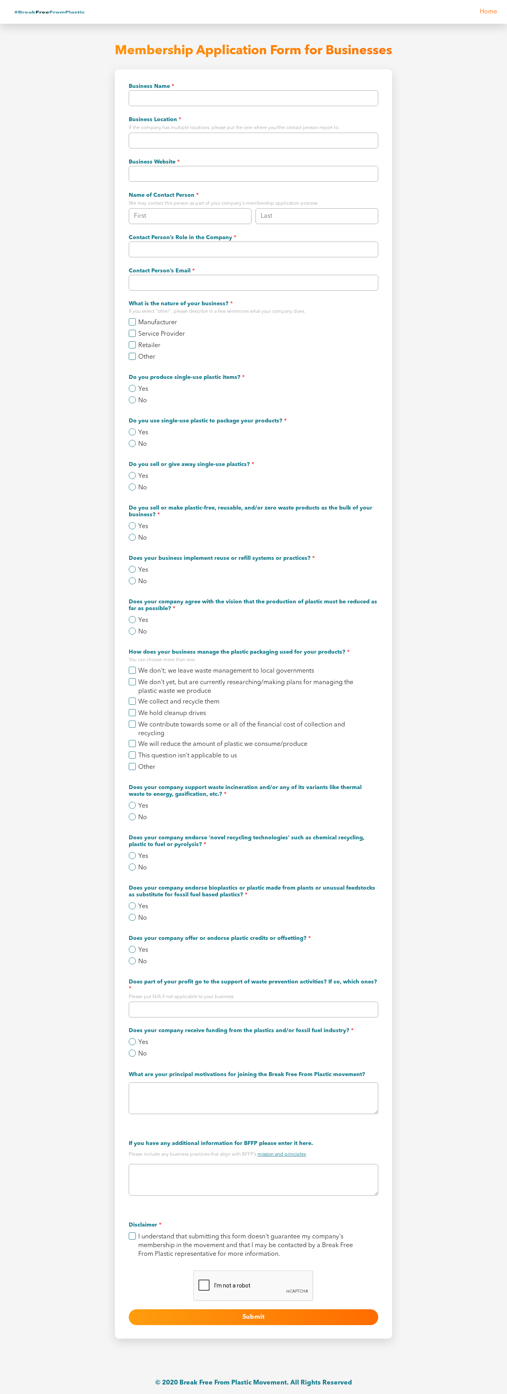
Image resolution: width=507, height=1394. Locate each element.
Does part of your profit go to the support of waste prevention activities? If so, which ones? (253, 985)
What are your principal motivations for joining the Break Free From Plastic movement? (247, 1074)
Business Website (154, 162)
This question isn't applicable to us (187, 756)
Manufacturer (157, 322)
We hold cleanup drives (172, 713)
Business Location (155, 119)
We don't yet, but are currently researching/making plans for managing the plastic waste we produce (245, 686)
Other (146, 357)
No (142, 400)
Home (488, 12)
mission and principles (281, 1154)
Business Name (151, 86)
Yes (143, 389)
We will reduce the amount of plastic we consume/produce (222, 744)
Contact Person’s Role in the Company (182, 237)
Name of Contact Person (164, 195)
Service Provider (161, 334)
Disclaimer (145, 1225)
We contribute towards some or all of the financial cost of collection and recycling (241, 729)
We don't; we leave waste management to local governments (226, 671)
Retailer (149, 345)
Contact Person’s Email (162, 271)
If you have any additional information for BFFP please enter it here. (221, 1143)
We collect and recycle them (178, 702)
